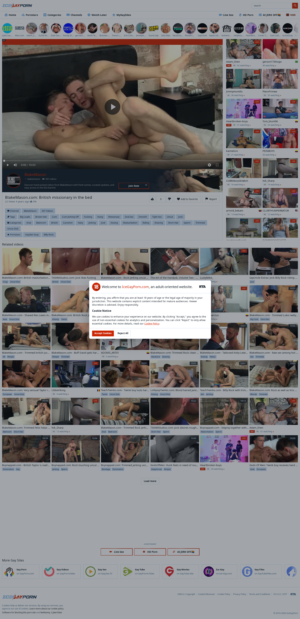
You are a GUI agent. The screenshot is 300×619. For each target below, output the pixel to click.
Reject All (123, 333)
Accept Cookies (103, 333)
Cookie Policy (151, 323)
